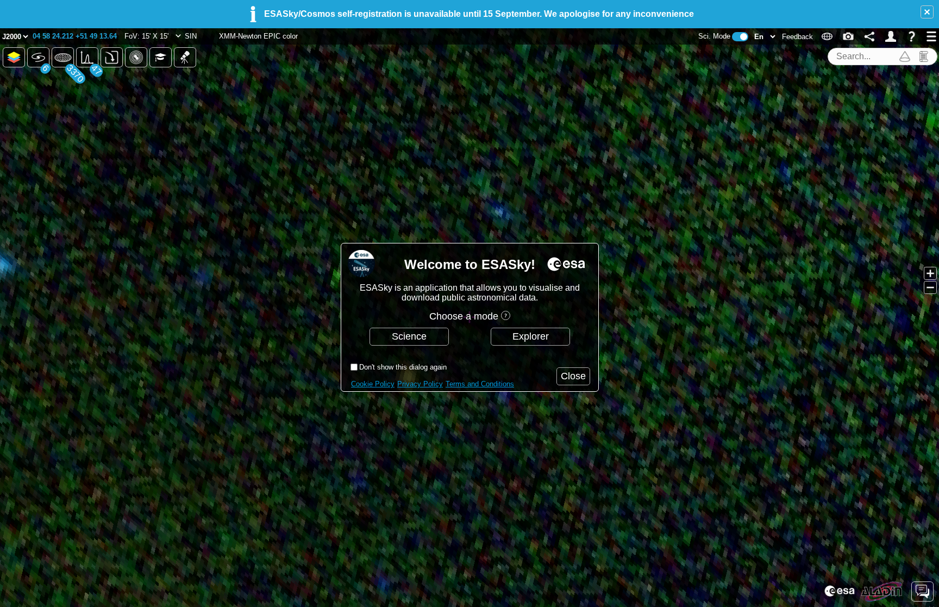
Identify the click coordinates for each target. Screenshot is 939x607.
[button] (927, 11)
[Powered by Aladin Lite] (881, 592)
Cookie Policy (373, 384)
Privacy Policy (420, 384)
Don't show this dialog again (403, 367)
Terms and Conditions (480, 384)
